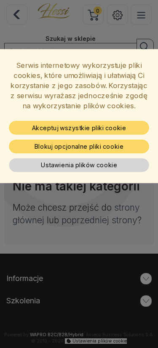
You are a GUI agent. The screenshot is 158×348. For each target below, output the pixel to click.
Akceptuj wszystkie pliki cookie (79, 127)
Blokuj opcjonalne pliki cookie (79, 146)
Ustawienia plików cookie (79, 165)
